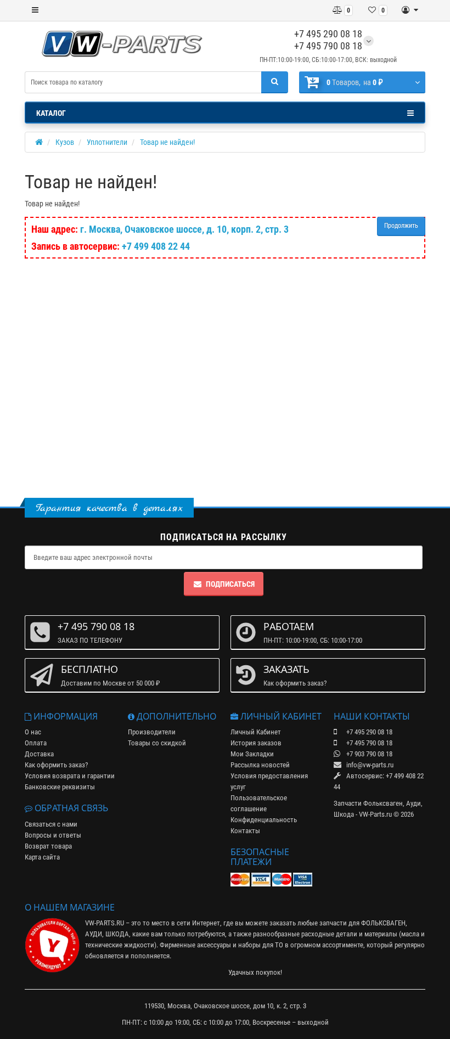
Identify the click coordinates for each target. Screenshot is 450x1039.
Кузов (64, 142)
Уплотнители (107, 142)
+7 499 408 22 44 (156, 246)
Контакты (245, 831)
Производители (152, 732)
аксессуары (214, 945)
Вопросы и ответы (53, 835)
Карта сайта (42, 857)
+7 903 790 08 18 (368, 754)
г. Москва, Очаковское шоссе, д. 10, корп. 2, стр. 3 (184, 229)
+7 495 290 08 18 (328, 34)
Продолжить (401, 225)
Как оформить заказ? (56, 765)
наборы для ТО (260, 945)
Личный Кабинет (255, 732)
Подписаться (230, 584)
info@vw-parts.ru (369, 765)
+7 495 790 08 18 (328, 46)
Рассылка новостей (260, 765)
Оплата (36, 743)
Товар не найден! (167, 142)
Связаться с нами (51, 824)
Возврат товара (48, 846)
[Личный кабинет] (410, 10)
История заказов (256, 743)
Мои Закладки (252, 754)
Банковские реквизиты (60, 787)
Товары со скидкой (157, 743)
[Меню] (35, 10)
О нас (33, 732)
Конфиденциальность (263, 820)
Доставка (39, 754)
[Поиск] (274, 82)
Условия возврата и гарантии (70, 776)
